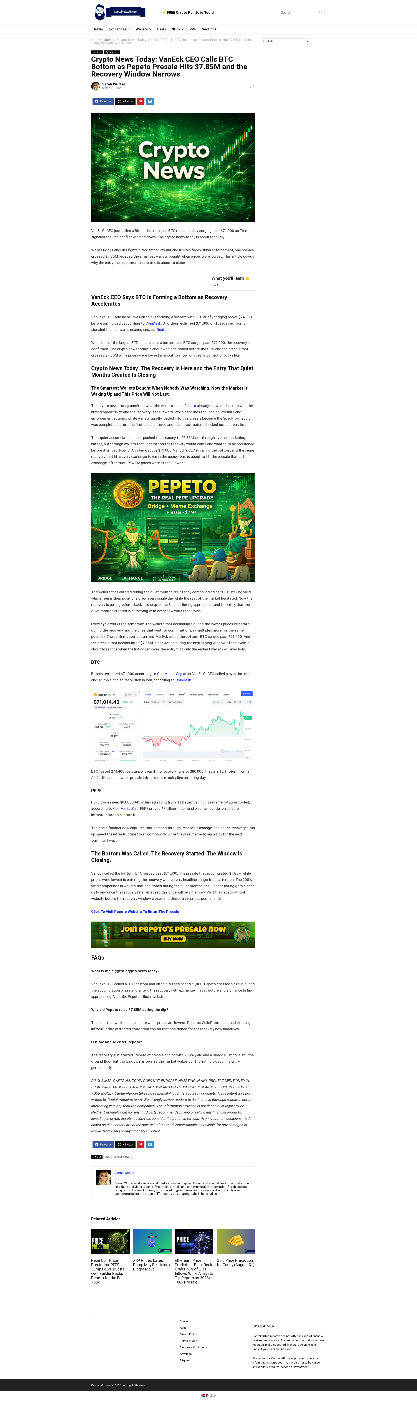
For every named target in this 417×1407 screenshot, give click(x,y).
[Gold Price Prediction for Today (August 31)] (236, 1232)
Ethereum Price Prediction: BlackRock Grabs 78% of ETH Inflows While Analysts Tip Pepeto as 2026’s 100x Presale (194, 1271)
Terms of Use (188, 1340)
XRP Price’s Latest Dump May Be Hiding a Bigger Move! (152, 1264)
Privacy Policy (188, 1334)
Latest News (121, 1157)
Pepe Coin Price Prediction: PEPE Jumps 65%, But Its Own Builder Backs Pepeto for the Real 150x (108, 1271)
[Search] (321, 12)
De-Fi (161, 29)
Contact (185, 1321)
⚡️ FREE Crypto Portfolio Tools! (188, 12)
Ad (107, 1157)
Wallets (142, 29)
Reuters (163, 329)
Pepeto (190, 405)
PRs (192, 29)
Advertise (186, 1353)
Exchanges (117, 29)
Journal (108, 40)
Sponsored (111, 52)
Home (95, 40)
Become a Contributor (193, 1347)
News (98, 29)
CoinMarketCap (169, 674)
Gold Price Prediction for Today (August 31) (236, 1262)
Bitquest (185, 1360)
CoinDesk (153, 323)
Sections (209, 29)
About (183, 1327)
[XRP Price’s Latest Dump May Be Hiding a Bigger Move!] (152, 1232)
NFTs (176, 29)
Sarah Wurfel (113, 84)
